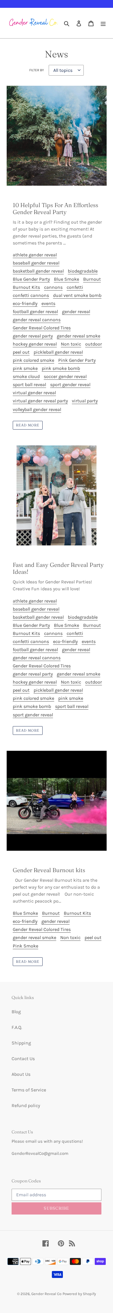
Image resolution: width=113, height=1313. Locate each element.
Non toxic (71, 344)
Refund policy (26, 1105)
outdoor (93, 344)
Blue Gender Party (31, 279)
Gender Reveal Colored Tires (42, 327)
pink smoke (25, 368)
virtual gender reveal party (40, 400)
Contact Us (23, 1058)
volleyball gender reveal (37, 409)
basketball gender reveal (38, 271)
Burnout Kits (26, 287)
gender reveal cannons (37, 319)
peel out (21, 352)
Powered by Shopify (79, 1294)
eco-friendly (25, 303)
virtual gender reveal (34, 392)
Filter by (36, 70)
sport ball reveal (29, 384)
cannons (53, 287)
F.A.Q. (17, 1027)
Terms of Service (29, 1090)
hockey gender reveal (35, 344)
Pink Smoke (25, 946)
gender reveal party (33, 336)
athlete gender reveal (35, 255)
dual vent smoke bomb (77, 295)
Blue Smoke (66, 279)
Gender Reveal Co (46, 1294)
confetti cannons (31, 295)
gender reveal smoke (78, 336)
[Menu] (103, 23)
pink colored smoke (33, 360)
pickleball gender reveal (58, 352)
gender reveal (76, 311)
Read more (27, 425)
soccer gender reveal (65, 376)
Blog (16, 1011)
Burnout (92, 279)
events (48, 303)
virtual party (85, 400)
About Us (21, 1074)
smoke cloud (26, 376)
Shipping (21, 1043)
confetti (75, 287)
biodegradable (83, 271)
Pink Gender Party (77, 360)
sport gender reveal (70, 384)
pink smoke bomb (61, 368)
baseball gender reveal (36, 263)
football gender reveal (35, 311)
